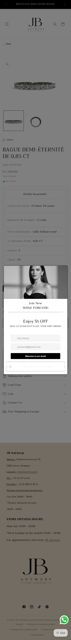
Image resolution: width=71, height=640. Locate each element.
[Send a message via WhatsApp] (64, 620)
